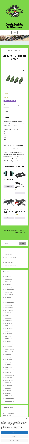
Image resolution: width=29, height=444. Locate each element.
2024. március (8, 318)
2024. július (7, 313)
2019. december (8, 398)
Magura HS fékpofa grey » (21, 232)
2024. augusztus (8, 310)
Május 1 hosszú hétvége (10, 257)
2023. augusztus (8, 328)
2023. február (8, 341)
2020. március (8, 390)
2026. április (7, 281)
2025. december (8, 289)
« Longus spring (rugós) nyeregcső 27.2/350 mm (13, 230)
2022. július (7, 354)
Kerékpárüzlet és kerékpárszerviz (14, 25)
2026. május (7, 279)
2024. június (7, 315)
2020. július (7, 382)
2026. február (8, 284)
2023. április (7, 336)
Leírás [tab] (6, 111)
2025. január (7, 300)
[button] (27, 418)
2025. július (7, 297)
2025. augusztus (8, 294)
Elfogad (14, 433)
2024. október (8, 305)
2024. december (8, 302)
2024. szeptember (9, 307)
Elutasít (14, 436)
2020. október (8, 377)
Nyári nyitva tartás (9, 262)
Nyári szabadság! (8, 254)
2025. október (8, 292)
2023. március (8, 338)
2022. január (7, 367)
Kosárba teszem (10, 100)
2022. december (8, 344)
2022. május (7, 359)
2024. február (8, 320)
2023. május (7, 333)
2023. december (8, 325)
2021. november (8, 370)
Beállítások (14, 440)
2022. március (8, 364)
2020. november (8, 375)
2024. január (7, 323)
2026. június (7, 276)
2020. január (7, 395)
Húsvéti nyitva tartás (9, 260)
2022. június (7, 357)
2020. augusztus (8, 380)
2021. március (8, 372)
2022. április (7, 362)
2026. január (7, 287)
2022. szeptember (9, 349)
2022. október (8, 346)
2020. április (7, 388)
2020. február (8, 393)
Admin (12, 50)
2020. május (7, 385)
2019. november (8, 401)
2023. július (7, 331)
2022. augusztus (8, 351)
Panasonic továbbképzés (10, 265)
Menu (14, 32)
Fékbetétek (6, 107)
